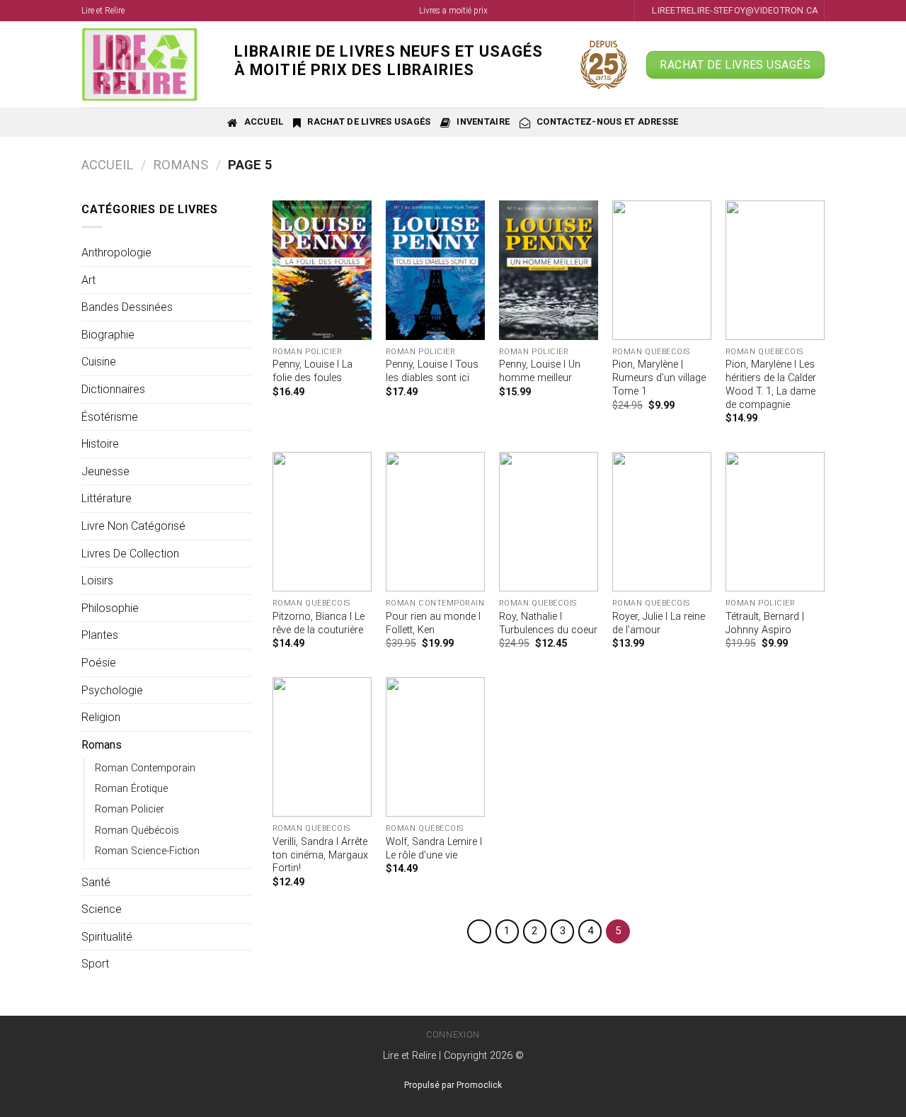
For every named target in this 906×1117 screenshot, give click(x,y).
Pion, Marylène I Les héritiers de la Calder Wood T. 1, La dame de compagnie (771, 384)
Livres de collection (130, 553)
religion (100, 717)
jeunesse (105, 471)
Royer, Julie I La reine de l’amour (658, 623)
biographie (107, 334)
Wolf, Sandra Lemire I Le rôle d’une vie (434, 848)
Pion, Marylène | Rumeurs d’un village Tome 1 (659, 377)
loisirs (97, 580)
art (88, 280)
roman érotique (131, 789)
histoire (100, 443)
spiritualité (106, 936)
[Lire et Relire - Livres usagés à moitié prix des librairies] (147, 64)
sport (95, 963)
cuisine (98, 361)
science (101, 909)
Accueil (107, 164)
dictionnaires (113, 389)
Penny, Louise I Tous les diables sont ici (432, 371)
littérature (106, 498)
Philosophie (110, 608)
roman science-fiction (147, 851)
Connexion (453, 1035)
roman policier (129, 809)
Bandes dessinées (127, 307)
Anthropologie (116, 252)
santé (95, 882)
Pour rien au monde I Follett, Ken (433, 623)
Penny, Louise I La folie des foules (312, 371)
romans (180, 164)
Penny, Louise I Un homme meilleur (539, 371)
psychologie (112, 690)
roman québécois (137, 830)
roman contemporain (145, 768)
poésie (98, 662)
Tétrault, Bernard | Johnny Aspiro (765, 623)
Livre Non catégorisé (133, 526)
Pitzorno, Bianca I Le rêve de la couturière (319, 623)
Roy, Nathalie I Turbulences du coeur (548, 623)
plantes (99, 635)
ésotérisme (109, 417)
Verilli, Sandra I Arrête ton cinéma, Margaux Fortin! (320, 855)
